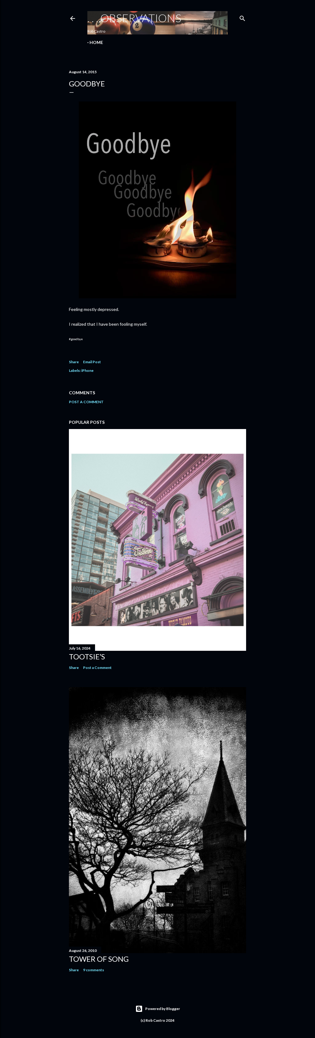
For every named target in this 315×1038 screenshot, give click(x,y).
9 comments (93, 970)
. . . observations (134, 18)
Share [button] (74, 362)
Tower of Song (99, 958)
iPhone (87, 370)
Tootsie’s (87, 656)
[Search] (242, 17)
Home (96, 42)
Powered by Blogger (162, 1008)
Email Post (92, 362)
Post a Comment (86, 402)
